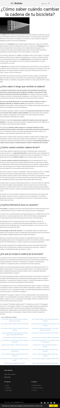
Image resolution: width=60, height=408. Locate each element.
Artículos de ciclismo (37, 388)
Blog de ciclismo (36, 385)
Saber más (7, 377)
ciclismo (34, 390)
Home (7, 385)
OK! (53, 406)
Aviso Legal (8, 390)
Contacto (8, 388)
